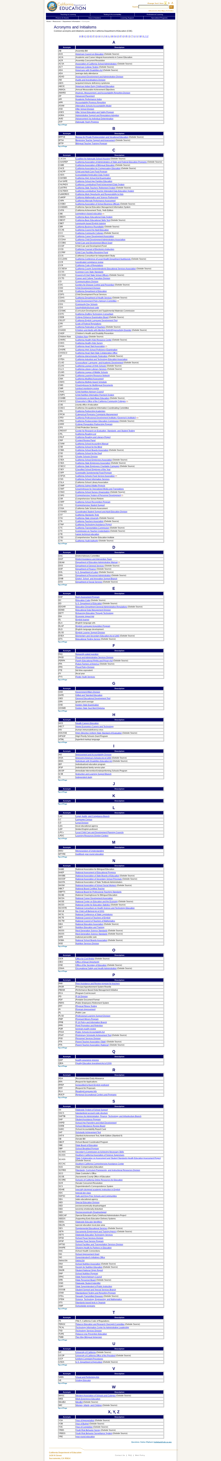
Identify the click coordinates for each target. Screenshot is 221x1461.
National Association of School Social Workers (96, 885)
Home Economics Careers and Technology (95, 726)
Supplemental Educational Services (91, 1228)
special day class (83, 1193)
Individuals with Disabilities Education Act (94, 761)
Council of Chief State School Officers (92, 275)
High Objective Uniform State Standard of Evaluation (99, 733)
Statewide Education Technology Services (94, 1235)
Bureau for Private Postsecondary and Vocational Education (102, 137)
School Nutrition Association (88, 1264)
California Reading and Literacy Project (93, 437)
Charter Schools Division (87, 456)
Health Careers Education (87, 723)
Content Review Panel (86, 440)
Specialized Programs (159, 18)
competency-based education (89, 213)
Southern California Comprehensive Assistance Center (100, 1164)
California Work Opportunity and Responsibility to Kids (99, 194)
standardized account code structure (92, 1113)
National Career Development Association (94, 898)
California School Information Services (93, 479)
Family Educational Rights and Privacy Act (94, 661)
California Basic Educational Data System (94, 217)
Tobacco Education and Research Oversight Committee (100, 1324)
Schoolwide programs (85, 1306)
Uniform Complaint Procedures (89, 1359)
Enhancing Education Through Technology (94, 613)
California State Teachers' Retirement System (96, 188)
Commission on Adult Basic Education (92, 398)
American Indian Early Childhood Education (95, 86)
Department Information (71, 21)
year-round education (85, 1436)
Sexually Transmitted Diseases (89, 1296)
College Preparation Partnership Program (94, 424)
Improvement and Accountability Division (93, 755)
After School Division (85, 109)
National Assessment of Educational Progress (96, 872)
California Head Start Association (90, 346)
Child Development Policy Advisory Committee (96, 301)
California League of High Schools (91, 366)
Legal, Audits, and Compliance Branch (93, 816)
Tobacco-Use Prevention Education (91, 1334)
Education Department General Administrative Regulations (101, 607)
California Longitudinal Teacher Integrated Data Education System (105, 191)
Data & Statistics (94, 18)
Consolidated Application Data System (93, 175)
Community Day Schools (87, 304)
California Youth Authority (87, 541)
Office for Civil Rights (85, 959)
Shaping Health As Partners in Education (94, 1248)
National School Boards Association (91, 940)
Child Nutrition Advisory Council (90, 392)
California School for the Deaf (89, 453)
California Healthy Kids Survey (89, 343)
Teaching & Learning (68, 14)
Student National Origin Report (89, 1270)
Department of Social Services (89, 582)
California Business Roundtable (90, 227)
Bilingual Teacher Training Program (91, 143)
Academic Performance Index (89, 99)
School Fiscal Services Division (89, 1238)
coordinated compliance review (89, 262)
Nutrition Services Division (87, 943)
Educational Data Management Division (93, 610)
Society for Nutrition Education (89, 1267)
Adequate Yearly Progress (87, 122)
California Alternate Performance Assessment (96, 201)
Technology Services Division (89, 1331)
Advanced (152, 11)
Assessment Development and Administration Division (99, 77)
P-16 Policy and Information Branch (91, 1022)
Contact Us (120, 1455)
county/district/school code (87, 307)
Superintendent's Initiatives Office (90, 1257)
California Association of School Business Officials (98, 204)
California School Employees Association (94, 460)
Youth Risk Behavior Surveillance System (94, 1433)
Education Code (83, 600)
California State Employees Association (93, 463)
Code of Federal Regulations (88, 324)
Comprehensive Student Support (90, 505)
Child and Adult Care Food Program (91, 171)
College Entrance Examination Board (92, 317)
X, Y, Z (145, 36)
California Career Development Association (95, 236)
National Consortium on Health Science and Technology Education (105, 908)
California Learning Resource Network (93, 375)
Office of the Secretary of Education (91, 965)
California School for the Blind (89, 447)
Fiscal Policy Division (85, 667)
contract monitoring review (87, 388)
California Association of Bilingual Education (95, 165)
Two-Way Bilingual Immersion (89, 1337)
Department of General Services (90, 566)
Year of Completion (84, 1427)
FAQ (130, 1455)
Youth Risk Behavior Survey (88, 1430)
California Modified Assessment (90, 379)
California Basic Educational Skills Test (93, 220)
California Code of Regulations (89, 265)
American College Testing (87, 67)
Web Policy (140, 1455)
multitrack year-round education (90, 854)
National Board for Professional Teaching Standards (99, 892)
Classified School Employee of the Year (93, 469)
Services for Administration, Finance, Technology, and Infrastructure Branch (108, 1116)
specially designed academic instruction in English (98, 1189)
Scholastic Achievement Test (88, 1132)
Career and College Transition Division (93, 278)
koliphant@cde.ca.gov (163, 1442)
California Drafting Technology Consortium (94, 314)
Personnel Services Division (88, 1038)
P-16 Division (82, 996)
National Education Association (89, 924)
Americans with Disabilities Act (89, 70)
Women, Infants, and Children (89, 1405)
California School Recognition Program (93, 502)
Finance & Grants (62, 18)
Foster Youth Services (85, 677)
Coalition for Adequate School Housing (93, 159)
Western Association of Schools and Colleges (96, 1395)
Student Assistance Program (88, 1119)
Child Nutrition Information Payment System (95, 395)
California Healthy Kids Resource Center (94, 340)
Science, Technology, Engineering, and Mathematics (99, 1299)
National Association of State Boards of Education (97, 876)
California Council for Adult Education (92, 230)
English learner (82, 620)
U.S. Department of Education (89, 603)
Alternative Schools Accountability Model (93, 106)
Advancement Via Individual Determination (94, 119)
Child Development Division (88, 288)
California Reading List (86, 434)
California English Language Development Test (96, 320)
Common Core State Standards (89, 272)
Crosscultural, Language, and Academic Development (99, 362)
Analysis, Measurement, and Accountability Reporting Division (103, 93)
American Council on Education (90, 54)
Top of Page (62, 125)
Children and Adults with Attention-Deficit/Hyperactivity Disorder (103, 330)
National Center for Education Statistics (93, 905)
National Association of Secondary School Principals (99, 879)
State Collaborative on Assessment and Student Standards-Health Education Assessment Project (118, 1158)
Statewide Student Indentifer (88, 1283)
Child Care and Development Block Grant (94, 243)
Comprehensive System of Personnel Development (98, 495)
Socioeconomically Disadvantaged (91, 1212)
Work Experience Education (88, 1399)
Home (48, 21)
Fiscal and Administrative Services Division (94, 657)
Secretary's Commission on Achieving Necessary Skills (100, 1152)
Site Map (161, 11)
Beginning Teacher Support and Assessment (95, 140)
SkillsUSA (80, 1261)
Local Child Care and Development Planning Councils (100, 832)
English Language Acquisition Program (93, 626)
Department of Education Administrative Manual (97, 562)
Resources (57, 21)
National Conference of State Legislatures (94, 914)
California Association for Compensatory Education (98, 168)
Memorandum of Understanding (90, 851)
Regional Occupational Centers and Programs (96, 1095)
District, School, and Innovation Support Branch (96, 579)
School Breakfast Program (87, 1148)
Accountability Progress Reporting (91, 102)
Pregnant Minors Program (87, 1019)
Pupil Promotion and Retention (89, 1025)
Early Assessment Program (87, 597)
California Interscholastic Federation (92, 356)
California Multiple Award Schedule (91, 382)
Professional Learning (155, 14)
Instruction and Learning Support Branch (93, 774)
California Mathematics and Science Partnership (97, 197)
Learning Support (127, 18)
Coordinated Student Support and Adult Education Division (101, 512)
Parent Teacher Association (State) (91, 1042)
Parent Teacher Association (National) (92, 1045)
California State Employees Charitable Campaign (97, 466)
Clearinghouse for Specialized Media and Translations (100, 489)
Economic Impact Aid (85, 616)
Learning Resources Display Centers (92, 836)
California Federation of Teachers (90, 327)
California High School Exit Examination (93, 178)
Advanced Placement (85, 96)
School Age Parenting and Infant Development (96, 1123)
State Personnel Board (86, 1280)
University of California (86, 1352)
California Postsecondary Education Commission (97, 421)
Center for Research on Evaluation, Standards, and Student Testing (105, 431)
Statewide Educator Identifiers (89, 1222)
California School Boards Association (92, 450)
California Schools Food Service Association (95, 476)
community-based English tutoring (91, 223)
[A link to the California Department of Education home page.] (67, 6)
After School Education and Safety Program (95, 112)
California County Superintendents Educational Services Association (106, 269)
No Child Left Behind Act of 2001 (90, 911)
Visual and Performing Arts (87, 1377)
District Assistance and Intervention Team (94, 559)
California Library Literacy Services (91, 369)
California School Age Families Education (94, 181)
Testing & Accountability (112, 14)
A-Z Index (170, 11)
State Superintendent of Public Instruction (94, 1286)
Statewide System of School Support (92, 1110)
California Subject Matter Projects (90, 486)
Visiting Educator (83, 1380)
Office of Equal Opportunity (87, 962)
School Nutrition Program (87, 1273)
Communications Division (87, 281)
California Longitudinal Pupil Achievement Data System (100, 184)
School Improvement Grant (87, 1254)
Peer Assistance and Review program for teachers (98, 983)
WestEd (79, 1402)
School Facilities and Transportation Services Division (99, 1244)
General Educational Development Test (93, 698)
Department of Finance (86, 569)
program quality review (86, 1029)
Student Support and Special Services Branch (96, 1290)
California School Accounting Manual (92, 444)
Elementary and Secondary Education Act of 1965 (97, 636)
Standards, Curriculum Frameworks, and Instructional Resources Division (108, 1170)
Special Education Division (87, 1202)
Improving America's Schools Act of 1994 (93, 758)
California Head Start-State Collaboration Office (96, 353)
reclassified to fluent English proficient (92, 1085)
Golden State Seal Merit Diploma (90, 708)
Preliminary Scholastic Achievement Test (93, 1035)
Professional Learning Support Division (93, 1016)
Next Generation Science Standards (91, 930)
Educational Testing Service (88, 639)
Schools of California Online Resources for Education (99, 1180)
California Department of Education (91, 291)
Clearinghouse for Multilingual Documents (94, 385)
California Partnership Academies (90, 411)
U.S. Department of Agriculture (89, 1362)
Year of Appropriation (85, 1420)
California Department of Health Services (94, 298)
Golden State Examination (87, 705)
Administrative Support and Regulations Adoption (97, 115)
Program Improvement (85, 1009)
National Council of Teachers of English (93, 918)
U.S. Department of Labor (87, 572)
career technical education (87, 534)
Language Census (84, 819)
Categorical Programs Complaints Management (97, 414)
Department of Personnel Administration (93, 575)
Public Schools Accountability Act (90, 1032)
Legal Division (82, 823)
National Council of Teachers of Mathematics (95, 921)
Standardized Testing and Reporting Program (96, 1293)
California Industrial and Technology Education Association (101, 359)
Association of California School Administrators (96, 64)
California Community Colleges (89, 233)
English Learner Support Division (90, 632)
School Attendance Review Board (90, 1126)
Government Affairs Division (88, 692)
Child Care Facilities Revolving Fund (92, 252)
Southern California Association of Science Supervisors (100, 1155)
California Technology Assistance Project (94, 524)
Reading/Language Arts (86, 1091)
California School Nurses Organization (93, 492)
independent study (84, 777)
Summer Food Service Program (90, 1241)
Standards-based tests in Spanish (90, 1302)
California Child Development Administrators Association (100, 239)
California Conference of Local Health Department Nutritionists (103, 259)
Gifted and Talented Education (89, 695)
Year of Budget (82, 1424)
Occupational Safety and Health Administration (96, 968)
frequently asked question (87, 654)
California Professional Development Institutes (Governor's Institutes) (106, 418)
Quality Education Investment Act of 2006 (94, 1063)
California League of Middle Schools (92, 372)
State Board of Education (87, 1145)
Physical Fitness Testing (86, 1006)
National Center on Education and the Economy (97, 901)
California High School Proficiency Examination (96, 350)
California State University (87, 518)
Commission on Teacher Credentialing (93, 531)
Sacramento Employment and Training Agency (96, 1231)
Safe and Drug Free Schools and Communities (96, 1196)
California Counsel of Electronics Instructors (95, 249)
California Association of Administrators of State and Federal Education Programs (111, 162)
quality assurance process (87, 1060)
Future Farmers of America (87, 664)
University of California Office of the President (96, 1355)
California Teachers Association (90, 521)
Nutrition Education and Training (90, 927)
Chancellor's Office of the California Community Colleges (101, 401)
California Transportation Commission (92, 528)
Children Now (82, 337)
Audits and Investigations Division (90, 80)
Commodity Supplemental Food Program (94, 473)
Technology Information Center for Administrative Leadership (102, 1327)
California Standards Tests (87, 515)
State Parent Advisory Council (89, 1277)
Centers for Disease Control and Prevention (95, 285)
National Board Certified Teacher (90, 889)
